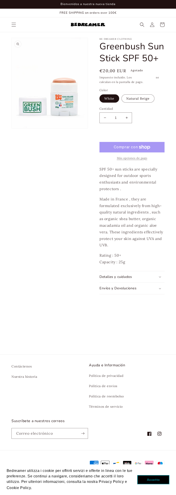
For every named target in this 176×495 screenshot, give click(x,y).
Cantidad (106, 109)
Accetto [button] (153, 480)
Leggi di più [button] (44, 488)
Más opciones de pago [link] (132, 158)
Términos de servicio (106, 407)
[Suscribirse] (83, 433)
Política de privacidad (106, 376)
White (109, 98)
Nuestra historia (24, 377)
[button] (14, 25)
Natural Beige (138, 98)
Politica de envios (103, 386)
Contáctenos (21, 366)
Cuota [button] (109, 300)
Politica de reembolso (106, 396)
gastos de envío (144, 77)
